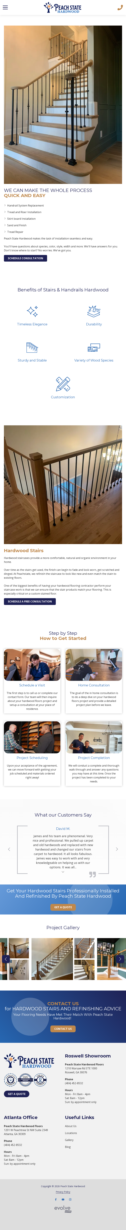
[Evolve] (63, 1209)
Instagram (70, 1199)
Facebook (55, 1199)
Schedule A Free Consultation (30, 601)
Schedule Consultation (25, 258)
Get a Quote (63, 907)
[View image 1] (52, 959)
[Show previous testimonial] (9, 849)
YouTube (63, 1199)
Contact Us (63, 1029)
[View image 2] (19, 948)
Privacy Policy (63, 1191)
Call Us (120, 7)
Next (120, 959)
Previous (6, 959)
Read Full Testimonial (63, 871)
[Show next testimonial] (117, 849)
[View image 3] (19, 970)
